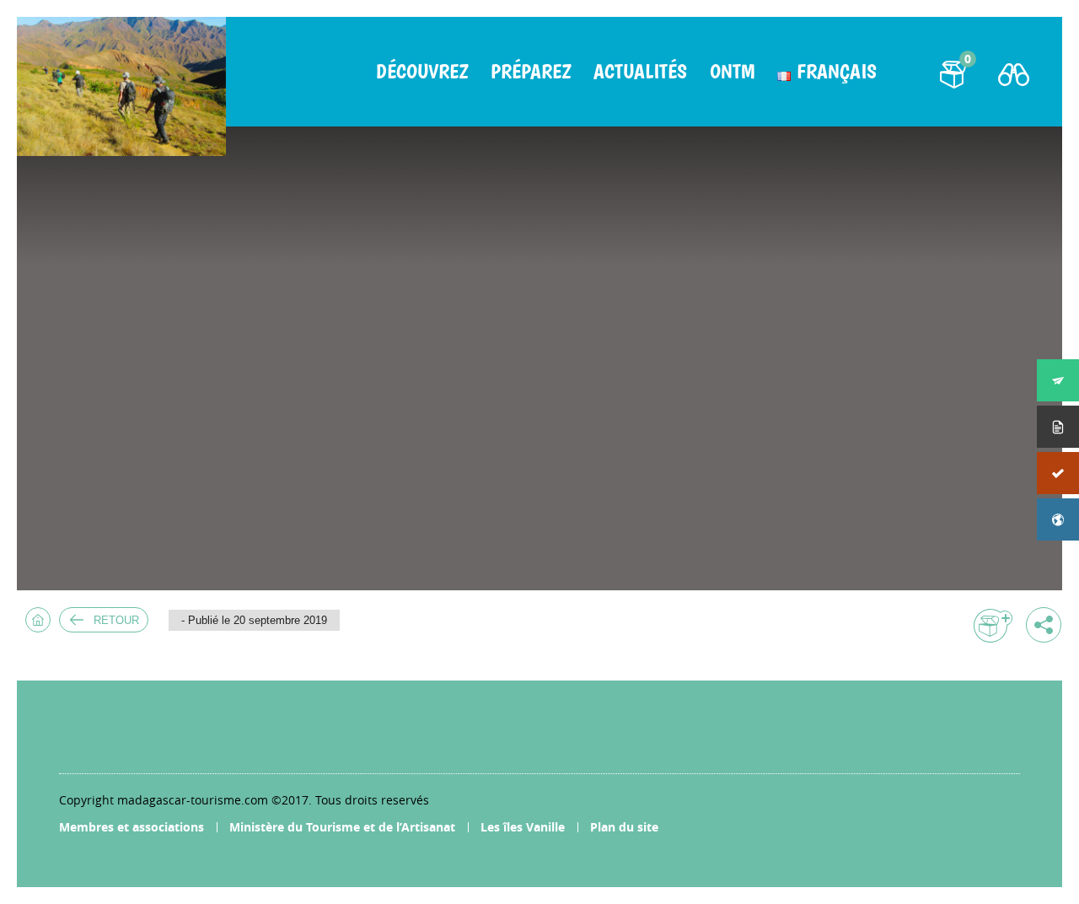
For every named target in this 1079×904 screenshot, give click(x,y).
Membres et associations (131, 827)
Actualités (640, 71)
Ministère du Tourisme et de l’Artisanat (342, 827)
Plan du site (624, 827)
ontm (732, 71)
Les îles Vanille (522, 827)
